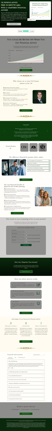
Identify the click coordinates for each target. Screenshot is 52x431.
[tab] (10, 357)
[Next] (47, 131)
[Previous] (4, 131)
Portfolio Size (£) (14, 230)
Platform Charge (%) (14, 233)
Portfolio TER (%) (14, 236)
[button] (14, 24)
